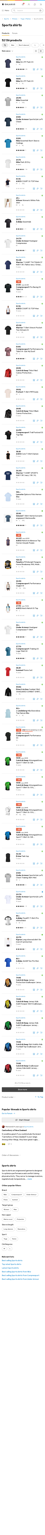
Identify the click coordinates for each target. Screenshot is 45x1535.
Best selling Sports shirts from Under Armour (20, 1279)
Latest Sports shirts (10, 1268)
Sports (6, 19)
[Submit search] (14, 10)
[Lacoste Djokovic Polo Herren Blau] (22, 497)
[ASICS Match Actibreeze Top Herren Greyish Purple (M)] (22, 541)
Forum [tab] (14, 33)
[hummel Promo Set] (22, 671)
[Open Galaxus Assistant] (35, 4)
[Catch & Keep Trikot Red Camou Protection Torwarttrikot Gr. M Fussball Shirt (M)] (22, 373)
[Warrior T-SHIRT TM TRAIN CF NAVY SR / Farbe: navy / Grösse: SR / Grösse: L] (22, 265)
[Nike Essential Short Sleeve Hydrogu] (22, 143)
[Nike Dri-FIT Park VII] (22, 63)
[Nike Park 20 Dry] (22, 163)
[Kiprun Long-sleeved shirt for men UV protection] (22, 942)
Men (12, 45)
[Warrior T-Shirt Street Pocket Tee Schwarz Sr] (22, 330)
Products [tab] (5, 33)
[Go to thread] (22, 1135)
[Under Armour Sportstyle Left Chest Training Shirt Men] (22, 878)
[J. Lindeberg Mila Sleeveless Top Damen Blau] (22, 713)
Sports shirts (20, 57)
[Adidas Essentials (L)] (22, 223)
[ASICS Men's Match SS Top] (22, 608)
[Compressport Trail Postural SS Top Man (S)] (22, 435)
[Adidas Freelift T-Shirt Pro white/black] (22, 920)
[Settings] (23, 4)
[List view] (40, 51)
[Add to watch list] (37, 69)
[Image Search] (40, 10)
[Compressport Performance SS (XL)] (22, 736)
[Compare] (34, 69)
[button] (42, 57)
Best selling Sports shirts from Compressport (20, 1275)
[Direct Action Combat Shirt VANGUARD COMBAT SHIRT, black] (22, 692)
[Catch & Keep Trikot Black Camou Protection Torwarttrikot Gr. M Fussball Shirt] (22, 413)
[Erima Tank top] (22, 857)
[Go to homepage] (8, 4)
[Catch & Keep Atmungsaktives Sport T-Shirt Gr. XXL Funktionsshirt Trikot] (22, 786)
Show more (22, 1089)
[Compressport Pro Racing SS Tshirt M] (22, 288)
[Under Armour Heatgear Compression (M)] (22, 243)
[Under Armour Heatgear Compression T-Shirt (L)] (22, 630)
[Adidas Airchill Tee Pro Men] (22, 962)
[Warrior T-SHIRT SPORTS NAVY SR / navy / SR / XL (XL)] (22, 475)
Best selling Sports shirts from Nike (16, 1272)
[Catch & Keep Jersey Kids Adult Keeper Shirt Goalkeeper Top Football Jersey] (22, 1004)
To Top (40, 1097)
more (30, 1179)
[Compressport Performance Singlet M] (22, 586)
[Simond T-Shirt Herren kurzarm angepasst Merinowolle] (22, 518)
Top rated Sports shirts (11, 1264)
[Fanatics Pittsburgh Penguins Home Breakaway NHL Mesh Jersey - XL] (22, 564)
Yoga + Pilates (26, 19)
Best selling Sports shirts (12, 1260)
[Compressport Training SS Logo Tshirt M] (22, 651)
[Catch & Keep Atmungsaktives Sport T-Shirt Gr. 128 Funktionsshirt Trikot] (22, 761)
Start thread (24, 1120)
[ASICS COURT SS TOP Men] (22, 182)
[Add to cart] (41, 69)
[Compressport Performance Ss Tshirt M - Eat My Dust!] (22, 351)
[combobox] (5, 45)
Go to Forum (7, 1113)
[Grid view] (35, 51)
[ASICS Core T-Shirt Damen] (22, 455)
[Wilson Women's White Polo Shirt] (22, 203)
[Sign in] (29, 4)
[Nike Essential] (22, 101)
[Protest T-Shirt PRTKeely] (22, 393)
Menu (7, 10)
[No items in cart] (41, 4)
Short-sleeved (24, 45)
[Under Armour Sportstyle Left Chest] (22, 899)
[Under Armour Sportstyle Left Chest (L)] (22, 122)
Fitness (14, 19)
